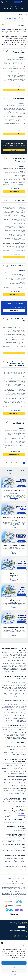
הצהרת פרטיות (13, 974)
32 (6, 463)
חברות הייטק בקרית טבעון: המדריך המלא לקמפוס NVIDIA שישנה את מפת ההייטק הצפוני (14, 626)
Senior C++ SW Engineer (18, 266)
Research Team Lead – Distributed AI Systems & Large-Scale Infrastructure (17, 363)
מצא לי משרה (14, 311)
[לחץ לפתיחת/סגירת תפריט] (26, 2)
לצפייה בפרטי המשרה (15, 87)
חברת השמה (5, 29)
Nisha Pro (21, 927)
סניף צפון (23, 923)
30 (11, 463)
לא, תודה (14, 967)
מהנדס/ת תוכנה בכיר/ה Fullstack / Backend (19, 51)
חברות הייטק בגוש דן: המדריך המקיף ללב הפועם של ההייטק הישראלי (14, 518)
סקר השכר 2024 (14, 150)
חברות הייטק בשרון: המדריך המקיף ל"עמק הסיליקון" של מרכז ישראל (14, 599)
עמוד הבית (25, 14)
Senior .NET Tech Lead (18, 98)
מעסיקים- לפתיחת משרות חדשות (17, 930)
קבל (14, 963)
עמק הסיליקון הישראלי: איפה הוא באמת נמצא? (14, 545)
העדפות (14, 971)
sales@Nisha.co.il (21, 932)
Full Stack (23, 709)
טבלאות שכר (21, 815)
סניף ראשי (23, 922)
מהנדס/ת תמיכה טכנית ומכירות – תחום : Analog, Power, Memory (18, 160)
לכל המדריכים (14, 640)
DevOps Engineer (20, 200)
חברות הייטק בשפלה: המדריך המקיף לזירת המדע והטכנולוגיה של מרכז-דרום (14, 491)
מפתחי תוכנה (8, 707)
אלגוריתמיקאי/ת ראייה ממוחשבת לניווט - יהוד (19, 423)
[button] (2, 943)
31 (9, 463)
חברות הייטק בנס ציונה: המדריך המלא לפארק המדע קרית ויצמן (14, 572)
